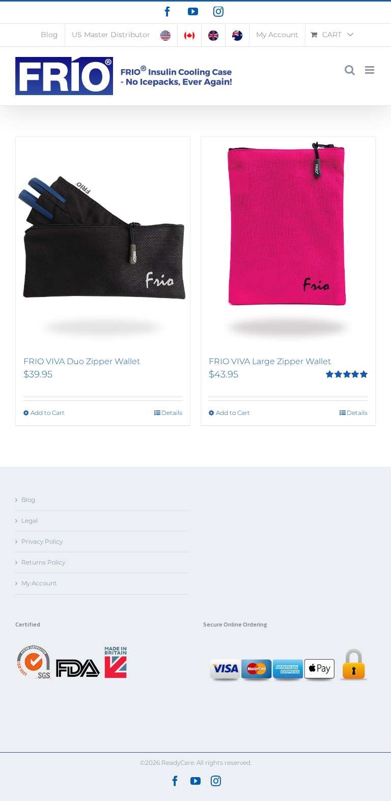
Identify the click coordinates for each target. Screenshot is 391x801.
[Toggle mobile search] (350, 70)
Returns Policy (43, 562)
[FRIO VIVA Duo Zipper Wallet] (103, 241)
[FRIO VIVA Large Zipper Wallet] (288, 241)
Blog (28, 499)
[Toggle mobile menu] (370, 70)
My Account (39, 583)
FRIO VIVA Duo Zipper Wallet (81, 361)
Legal (29, 520)
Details (171, 413)
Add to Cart (48, 413)
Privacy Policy (42, 541)
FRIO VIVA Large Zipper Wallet (270, 361)
